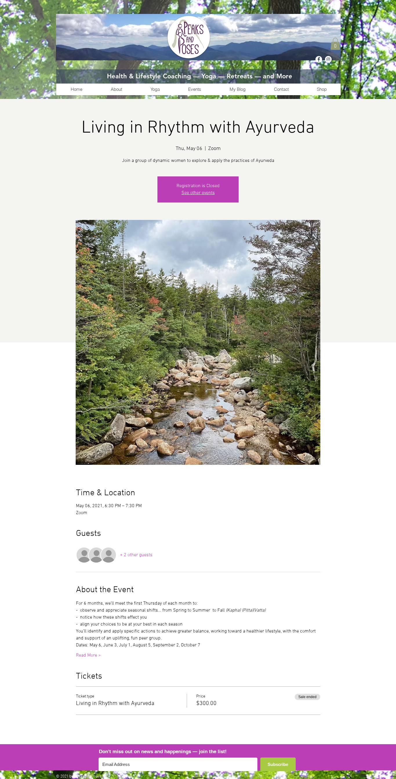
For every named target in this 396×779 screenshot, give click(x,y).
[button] (335, 44)
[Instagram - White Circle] (328, 59)
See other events (198, 193)
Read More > (88, 655)
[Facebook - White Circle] (318, 59)
